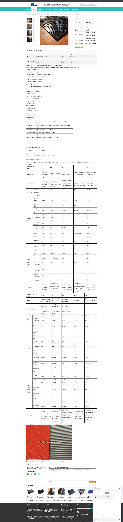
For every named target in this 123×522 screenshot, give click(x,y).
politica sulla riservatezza (35, 520)
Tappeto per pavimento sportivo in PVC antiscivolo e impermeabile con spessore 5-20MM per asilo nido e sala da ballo (91, 500)
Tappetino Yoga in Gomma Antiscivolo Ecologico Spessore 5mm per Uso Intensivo (61, 498)
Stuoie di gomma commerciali (68, 461)
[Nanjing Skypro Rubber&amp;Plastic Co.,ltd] (34, 4)
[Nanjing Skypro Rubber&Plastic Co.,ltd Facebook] (78, 512)
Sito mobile (80, 515)
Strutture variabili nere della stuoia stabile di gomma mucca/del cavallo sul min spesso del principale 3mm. (68, 517)
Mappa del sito (84, 514)
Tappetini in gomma (38, 11)
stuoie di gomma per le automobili (53, 461)
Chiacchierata (79, 47)
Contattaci (66, 9)
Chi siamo (40, 9)
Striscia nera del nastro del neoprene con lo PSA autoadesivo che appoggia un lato (51, 514)
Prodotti (34, 9)
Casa (28, 9)
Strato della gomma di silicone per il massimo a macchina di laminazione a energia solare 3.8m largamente (34, 514)
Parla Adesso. (75, 9)
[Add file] (95, 519)
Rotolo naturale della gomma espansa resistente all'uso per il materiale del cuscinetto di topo (51, 517)
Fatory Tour (48, 9)
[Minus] (119, 488)
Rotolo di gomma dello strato (34, 505)
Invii (93, 508)
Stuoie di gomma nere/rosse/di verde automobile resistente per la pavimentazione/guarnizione (68, 509)
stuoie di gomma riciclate (38, 461)
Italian (95, 1)
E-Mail (79, 514)
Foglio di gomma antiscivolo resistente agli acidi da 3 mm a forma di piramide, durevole (30, 499)
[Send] (119, 519)
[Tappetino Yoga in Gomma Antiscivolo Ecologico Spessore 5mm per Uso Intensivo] (61, 491)
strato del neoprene (49, 505)
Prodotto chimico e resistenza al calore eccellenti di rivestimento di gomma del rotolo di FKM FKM (34, 517)
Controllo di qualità (57, 9)
